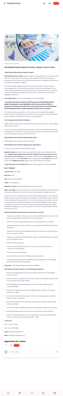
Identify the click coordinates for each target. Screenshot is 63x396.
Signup (56, 3)
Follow (16, 345)
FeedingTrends (13, 3)
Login (49, 3)
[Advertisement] (31, 19)
